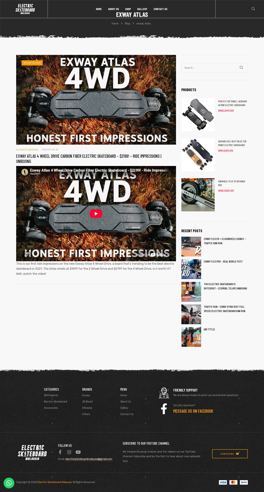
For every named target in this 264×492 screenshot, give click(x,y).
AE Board (87, 401)
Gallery (142, 9)
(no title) (209, 329)
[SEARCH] (241, 67)
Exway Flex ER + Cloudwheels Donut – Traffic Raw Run (225, 241)
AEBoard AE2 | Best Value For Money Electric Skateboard (232, 143)
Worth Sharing (28, 150)
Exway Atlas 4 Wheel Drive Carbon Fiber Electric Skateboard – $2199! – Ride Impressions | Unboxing (88, 158)
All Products (51, 395)
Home (99, 9)
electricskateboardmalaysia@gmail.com (88, 459)
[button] (9, 483)
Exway (86, 395)
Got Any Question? (184, 405)
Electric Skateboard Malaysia (54, 482)
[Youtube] (78, 452)
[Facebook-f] (60, 452)
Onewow (87, 407)
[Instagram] (69, 452)
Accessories (51, 407)
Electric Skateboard (55, 401)
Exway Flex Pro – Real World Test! (223, 261)
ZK (57, 150)
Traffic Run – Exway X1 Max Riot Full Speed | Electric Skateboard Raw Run (224, 309)
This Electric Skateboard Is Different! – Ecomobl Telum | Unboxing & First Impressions (225, 286)
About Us (113, 9)
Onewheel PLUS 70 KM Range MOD (231, 183)
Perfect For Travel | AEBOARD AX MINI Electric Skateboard (232, 103)
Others (86, 414)
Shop (128, 9)
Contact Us (160, 9)
